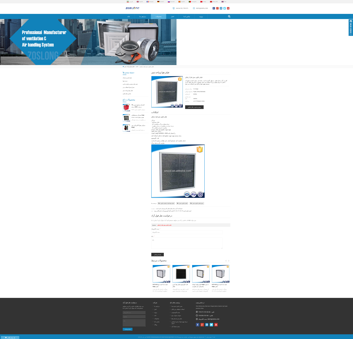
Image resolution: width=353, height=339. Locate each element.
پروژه (201, 16)
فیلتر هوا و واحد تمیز (129, 66)
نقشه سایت (209, 337)
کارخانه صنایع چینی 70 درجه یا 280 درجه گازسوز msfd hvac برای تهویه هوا (138, 106)
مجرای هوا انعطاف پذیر (128, 87)
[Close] (351, 36)
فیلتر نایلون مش (183, 203)
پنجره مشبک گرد (175, 326)
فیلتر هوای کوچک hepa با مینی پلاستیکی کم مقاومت (200, 285)
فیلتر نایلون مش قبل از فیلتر (164, 225)
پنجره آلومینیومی (175, 312)
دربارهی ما (142, 16)
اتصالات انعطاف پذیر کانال (177, 309)
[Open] (351, 27)
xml (214, 337)
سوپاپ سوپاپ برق (176, 315)
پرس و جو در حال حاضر (194, 107)
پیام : (152, 236)
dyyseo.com (201, 337)
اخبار (172, 16)
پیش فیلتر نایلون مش (197, 203)
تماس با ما (187, 16)
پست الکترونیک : (155, 229)
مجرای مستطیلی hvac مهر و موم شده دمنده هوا (137, 116)
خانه (128, 16)
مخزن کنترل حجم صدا (176, 306)
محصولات (159, 16)
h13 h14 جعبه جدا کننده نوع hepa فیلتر (160, 285)
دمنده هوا (125, 81)
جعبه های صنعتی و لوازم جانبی (130, 84)
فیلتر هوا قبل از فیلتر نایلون (167, 203)
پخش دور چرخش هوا (176, 318)
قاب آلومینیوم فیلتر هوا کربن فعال (180, 285)
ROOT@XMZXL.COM (202, 8)
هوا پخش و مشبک (127, 78)
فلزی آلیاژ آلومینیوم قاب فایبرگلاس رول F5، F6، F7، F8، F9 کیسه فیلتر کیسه (172, 211)
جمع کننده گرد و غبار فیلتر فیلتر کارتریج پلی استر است (169, 208)
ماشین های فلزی (127, 93)
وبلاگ (155, 325)
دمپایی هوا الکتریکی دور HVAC (138, 126)
